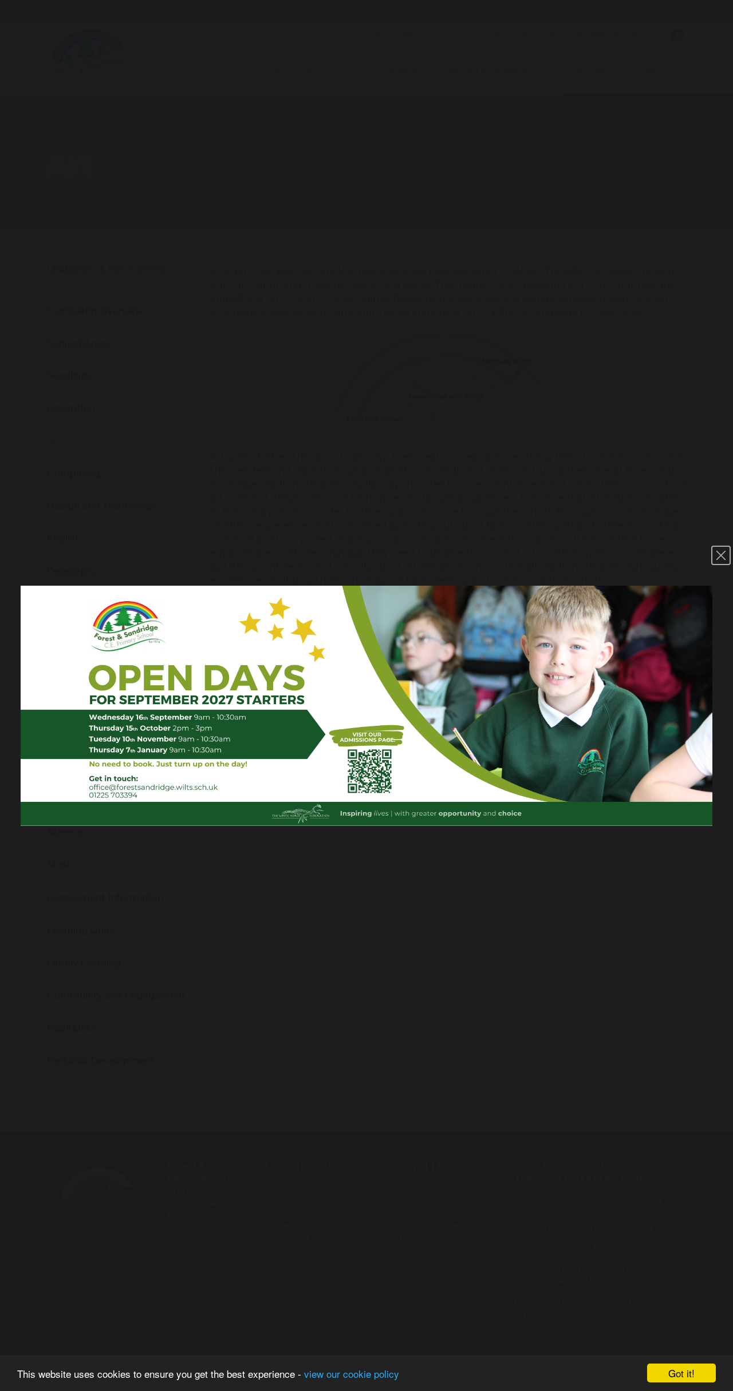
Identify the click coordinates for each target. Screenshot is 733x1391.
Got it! (681, 1373)
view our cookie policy (351, 1373)
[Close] (721, 555)
